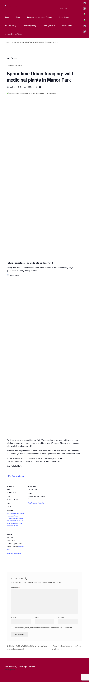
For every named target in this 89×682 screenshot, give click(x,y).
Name (13, 617)
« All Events (11, 58)
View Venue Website (14, 553)
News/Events (67, 25)
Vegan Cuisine (64, 17)
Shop (18, 17)
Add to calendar (18, 476)
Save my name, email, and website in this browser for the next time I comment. (43, 628)
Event (14, 42)
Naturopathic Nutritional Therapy (39, 17)
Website (61, 617)
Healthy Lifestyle (11, 25)
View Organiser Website (36, 503)
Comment (15, 587)
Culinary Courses (49, 25)
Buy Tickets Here (14, 465)
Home (7, 17)
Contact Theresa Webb (13, 34)
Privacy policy (10, 669)
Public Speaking (30, 25)
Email (37, 617)
